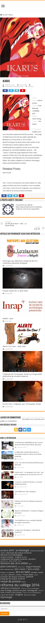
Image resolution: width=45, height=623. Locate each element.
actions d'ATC (7, 550)
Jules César (21, 567)
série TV (40, 590)
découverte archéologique (11, 555)
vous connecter (35, 419)
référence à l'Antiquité (10, 588)
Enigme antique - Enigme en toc (13, 557)
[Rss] (16, 430)
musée (40, 572)
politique (19, 575)
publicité (29, 577)
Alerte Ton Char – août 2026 (14, 346)
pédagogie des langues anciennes (12, 579)
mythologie (4, 575)
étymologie (6, 597)
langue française (33, 566)
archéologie (22, 550)
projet (36, 575)
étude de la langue (30, 595)
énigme (19, 594)
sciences (23, 588)
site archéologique (33, 588)
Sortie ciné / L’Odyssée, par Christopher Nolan (22, 404)
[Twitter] (25, 430)
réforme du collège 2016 (19, 585)
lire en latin (23, 572)
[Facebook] (20, 430)
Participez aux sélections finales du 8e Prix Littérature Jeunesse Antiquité (20, 262)
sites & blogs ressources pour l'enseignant (18, 590)
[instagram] (29, 430)
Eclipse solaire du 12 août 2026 (15, 291)
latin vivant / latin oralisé (26, 569)
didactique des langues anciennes (19, 553)
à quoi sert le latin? (7, 595)
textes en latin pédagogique (32, 592)
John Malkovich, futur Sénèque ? (25, 491)
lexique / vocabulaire (7, 572)
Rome (24, 582)
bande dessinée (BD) (37, 551)
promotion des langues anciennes (12, 577)
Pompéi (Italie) (28, 575)
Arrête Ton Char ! (10, 85)
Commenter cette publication (14, 86)
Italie (30, 564)
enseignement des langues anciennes (13, 559)
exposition (32, 559)
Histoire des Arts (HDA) (14, 563)
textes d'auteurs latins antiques (11, 592)
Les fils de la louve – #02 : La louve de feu (15, 223)
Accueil (4, 15)
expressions (4, 561)
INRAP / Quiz (8, 318)
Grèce (19, 561)
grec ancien (13, 561)
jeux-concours (8, 566)
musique (34, 572)
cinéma (2, 553)
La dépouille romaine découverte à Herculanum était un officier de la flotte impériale (28, 454)
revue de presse (10, 581)
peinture (12, 575)
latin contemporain (6, 569)
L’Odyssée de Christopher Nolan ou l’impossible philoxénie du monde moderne (22, 375)
